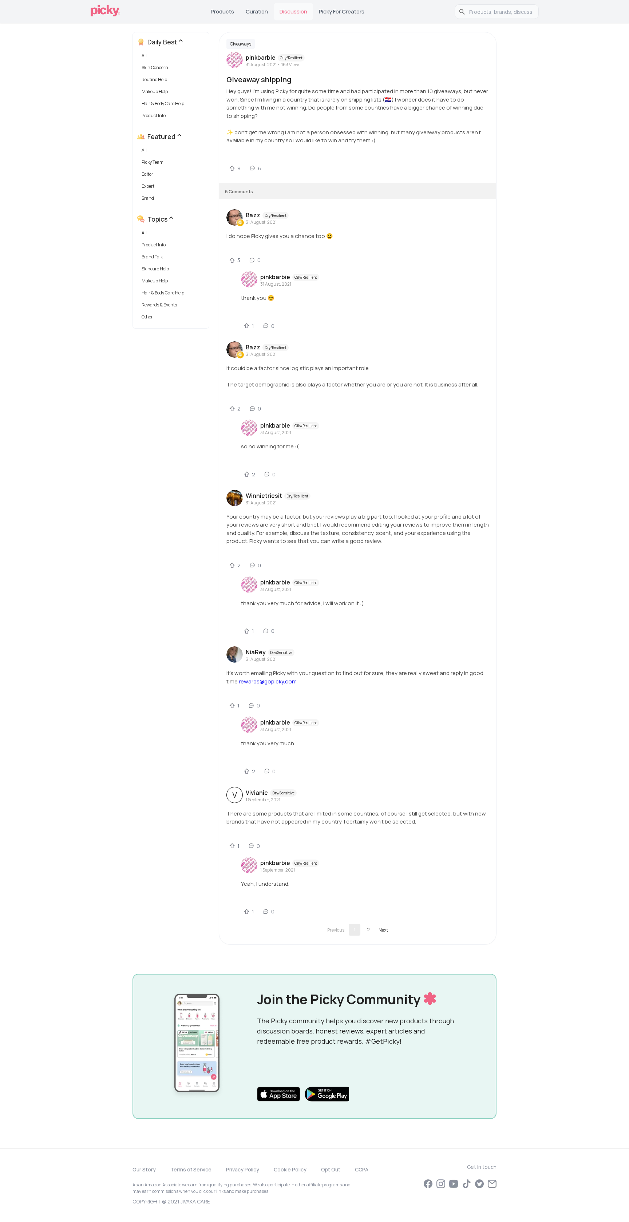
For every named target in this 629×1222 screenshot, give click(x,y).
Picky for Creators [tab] (341, 11)
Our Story (144, 1169)
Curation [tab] (257, 11)
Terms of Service (190, 1169)
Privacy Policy (242, 1169)
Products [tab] (222, 11)
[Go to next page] (383, 930)
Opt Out (330, 1169)
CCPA (361, 1169)
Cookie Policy (290, 1169)
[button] (172, 57)
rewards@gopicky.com (268, 681)
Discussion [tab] (293, 11)
